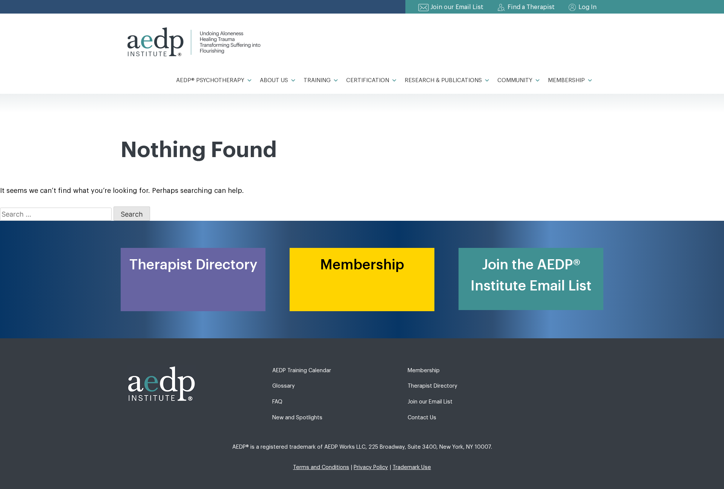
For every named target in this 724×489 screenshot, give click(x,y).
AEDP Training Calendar (301, 370)
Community (514, 80)
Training (317, 80)
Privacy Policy (371, 467)
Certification (367, 80)
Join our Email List (457, 7)
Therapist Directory (432, 386)
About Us (274, 80)
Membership (566, 80)
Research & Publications (443, 80)
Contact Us (422, 417)
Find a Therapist (531, 7)
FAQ (277, 402)
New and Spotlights (297, 417)
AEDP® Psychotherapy (210, 80)
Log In (587, 7)
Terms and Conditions (321, 467)
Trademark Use (412, 467)
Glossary (283, 386)
